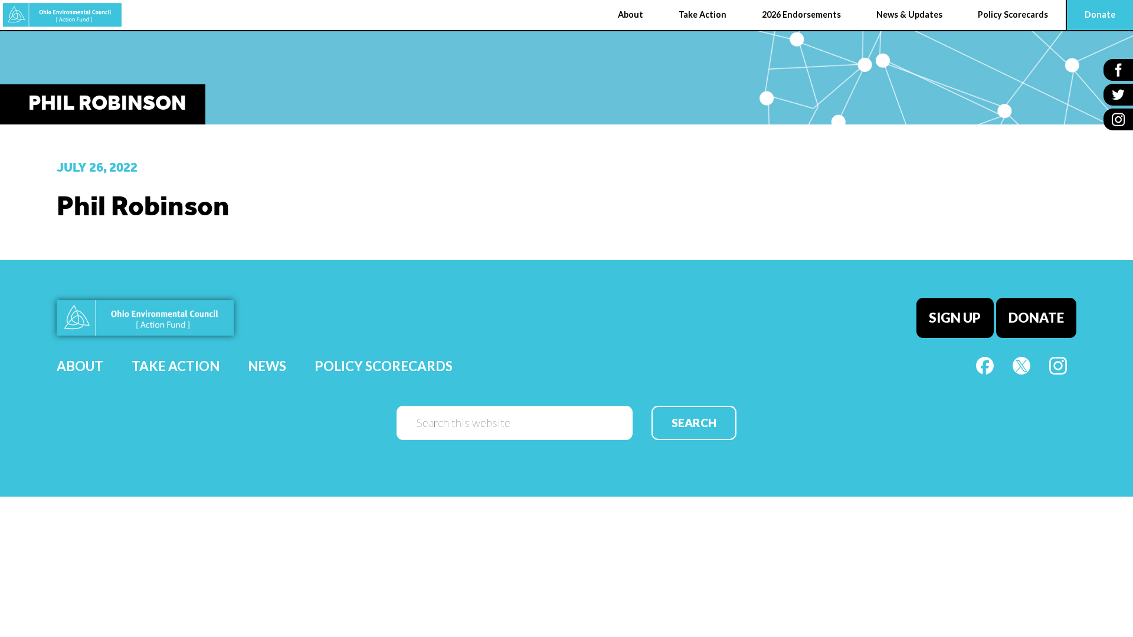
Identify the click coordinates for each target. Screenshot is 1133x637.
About (80, 366)
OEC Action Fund (62, 15)
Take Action (176, 366)
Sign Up (955, 318)
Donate (1036, 318)
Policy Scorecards (384, 366)
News (267, 366)
